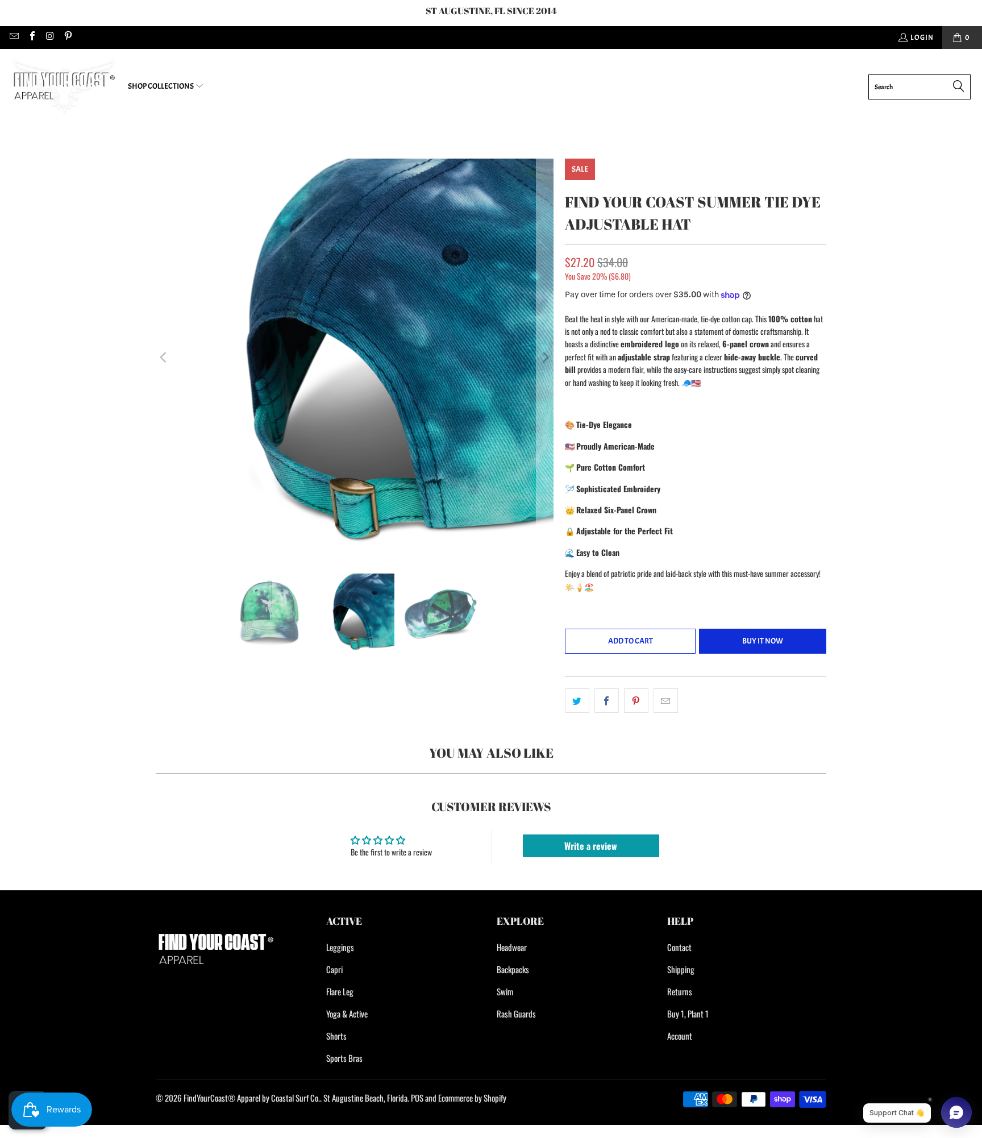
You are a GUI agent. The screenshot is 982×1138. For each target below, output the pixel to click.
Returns (679, 991)
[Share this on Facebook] (606, 700)
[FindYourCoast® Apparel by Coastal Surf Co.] (63, 87)
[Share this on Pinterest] (636, 700)
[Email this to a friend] (666, 700)
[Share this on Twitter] (577, 700)
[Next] (545, 357)
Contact (679, 947)
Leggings (340, 947)
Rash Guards (516, 1013)
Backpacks (513, 969)
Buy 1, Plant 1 (688, 1013)
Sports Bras (344, 1058)
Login (922, 37)
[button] (166, 86)
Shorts (336, 1035)
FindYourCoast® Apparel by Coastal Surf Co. (252, 1097)
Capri (334, 969)
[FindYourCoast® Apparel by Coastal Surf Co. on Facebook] (31, 37)
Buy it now (762, 641)
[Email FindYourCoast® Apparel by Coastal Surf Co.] (14, 37)
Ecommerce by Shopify (472, 1097)
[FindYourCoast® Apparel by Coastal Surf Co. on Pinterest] (67, 37)
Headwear (512, 947)
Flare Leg (339, 991)
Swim (505, 991)
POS (417, 1097)
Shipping (680, 969)
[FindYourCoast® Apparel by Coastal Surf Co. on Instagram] (49, 37)
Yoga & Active (347, 1013)
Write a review (590, 846)
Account (679, 1035)
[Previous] (164, 357)
